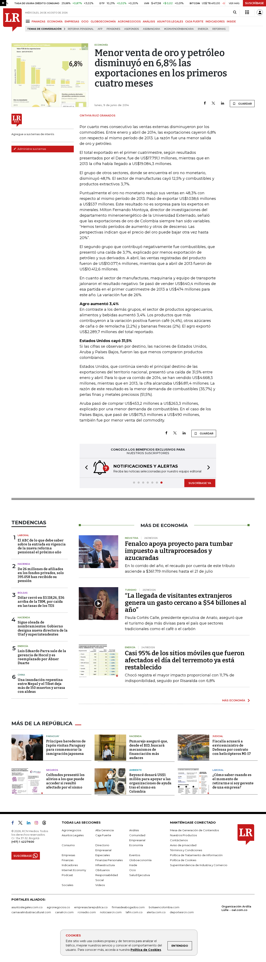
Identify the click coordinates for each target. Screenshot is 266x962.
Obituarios (102, 870)
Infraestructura (105, 865)
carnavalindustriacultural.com (31, 912)
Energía (203, 29)
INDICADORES (215, 21)
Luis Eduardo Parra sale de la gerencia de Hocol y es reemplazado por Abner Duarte (42, 657)
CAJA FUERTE (194, 21)
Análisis (134, 830)
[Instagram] (37, 823)
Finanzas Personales (109, 860)
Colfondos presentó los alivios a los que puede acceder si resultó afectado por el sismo (65, 781)
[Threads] (46, 823)
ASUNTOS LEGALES (170, 21)
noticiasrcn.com (111, 912)
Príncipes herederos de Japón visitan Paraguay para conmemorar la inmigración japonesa (66, 747)
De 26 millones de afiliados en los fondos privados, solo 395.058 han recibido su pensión (41, 575)
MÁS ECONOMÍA (233, 700)
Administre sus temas (31, 148)
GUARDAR (245, 103)
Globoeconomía (140, 860)
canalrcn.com (64, 912)
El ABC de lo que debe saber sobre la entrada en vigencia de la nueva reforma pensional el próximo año (42, 546)
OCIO (85, 21)
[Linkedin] (222, 103)
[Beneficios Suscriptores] (247, 12)
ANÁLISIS (149, 21)
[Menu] (28, 21)
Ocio (132, 870)
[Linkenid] (30, 823)
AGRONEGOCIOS (129, 21)
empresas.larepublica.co (91, 907)
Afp (100, 29)
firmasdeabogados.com (128, 907)
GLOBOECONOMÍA (103, 21)
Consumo (68, 845)
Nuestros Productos (183, 835)
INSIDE (231, 21)
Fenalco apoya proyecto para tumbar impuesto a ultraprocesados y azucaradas (179, 551)
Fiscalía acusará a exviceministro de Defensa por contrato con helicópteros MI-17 (231, 747)
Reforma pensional (81, 29)
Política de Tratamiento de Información (196, 855)
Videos (100, 885)
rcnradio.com (87, 912)
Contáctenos (179, 840)
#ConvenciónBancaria (179, 29)
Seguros (52, 770)
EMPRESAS (72, 21)
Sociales (67, 885)
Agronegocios (71, 830)
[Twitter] (213, 103)
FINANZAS (38, 21)
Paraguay (52, 736)
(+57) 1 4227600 (22, 841)
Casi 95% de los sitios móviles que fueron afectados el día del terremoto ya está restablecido (185, 660)
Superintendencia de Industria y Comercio (198, 865)
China (21, 674)
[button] (85, 468)
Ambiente (135, 770)
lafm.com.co (134, 912)
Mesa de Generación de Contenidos (194, 830)
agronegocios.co (58, 907)
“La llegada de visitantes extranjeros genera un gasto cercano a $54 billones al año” (185, 603)
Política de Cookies (146, 950)
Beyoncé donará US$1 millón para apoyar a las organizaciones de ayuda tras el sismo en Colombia (150, 783)
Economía (136, 845)
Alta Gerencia (104, 830)
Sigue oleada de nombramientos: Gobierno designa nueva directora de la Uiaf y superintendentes (43, 628)
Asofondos (131, 29)
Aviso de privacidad (183, 845)
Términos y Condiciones (186, 850)
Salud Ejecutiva (139, 875)
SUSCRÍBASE (254, 3)
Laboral (23, 535)
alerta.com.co (156, 912)
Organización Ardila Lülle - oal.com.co (236, 908)
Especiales (102, 855)
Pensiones (113, 29)
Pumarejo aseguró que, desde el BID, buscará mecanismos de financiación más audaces (148, 749)
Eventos (134, 855)
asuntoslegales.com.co (27, 907)
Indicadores (70, 865)
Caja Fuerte (103, 835)
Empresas (68, 855)
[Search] (235, 12)
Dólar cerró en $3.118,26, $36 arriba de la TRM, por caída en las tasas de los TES (41, 602)
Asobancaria (151, 29)
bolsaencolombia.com (164, 907)
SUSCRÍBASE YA (199, 483)
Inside (133, 865)
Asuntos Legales (73, 835)
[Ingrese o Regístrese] (260, 12)
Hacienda (24, 563)
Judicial (217, 736)
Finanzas (67, 860)
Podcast (67, 875)
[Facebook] (205, 103)
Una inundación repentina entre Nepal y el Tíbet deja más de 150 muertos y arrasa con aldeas (41, 686)
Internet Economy (74, 870)
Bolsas (23, 592)
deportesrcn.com (182, 912)
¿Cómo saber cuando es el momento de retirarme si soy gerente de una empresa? (233, 781)
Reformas (218, 29)
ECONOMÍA (55, 21)
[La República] (12, 20)
